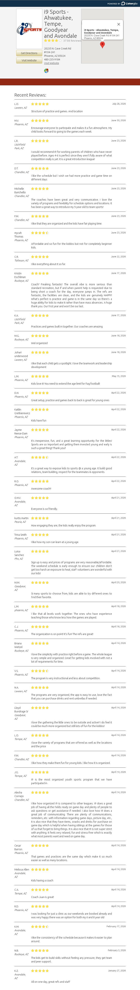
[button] (102, 45)
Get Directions (29, 53)
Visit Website (29, 60)
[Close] (118, 24)
